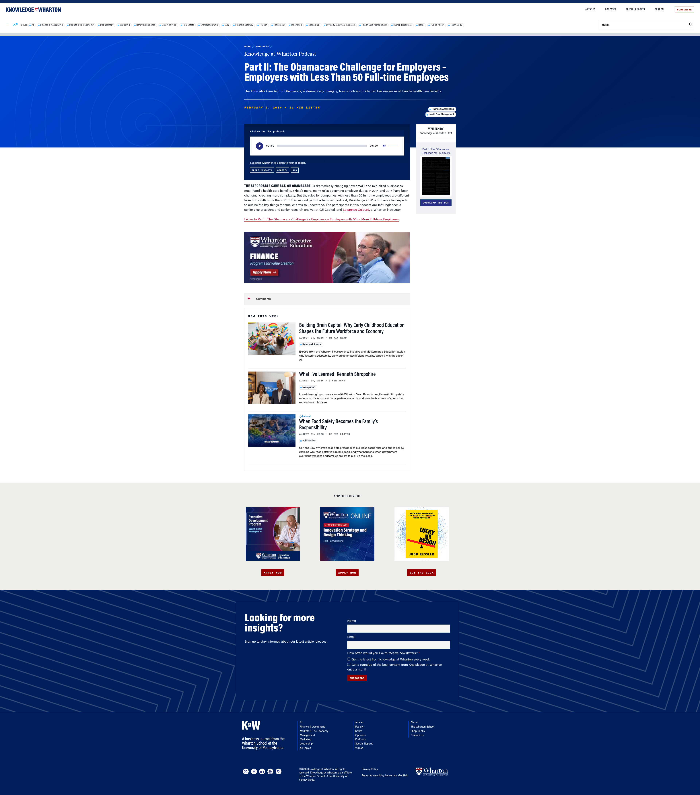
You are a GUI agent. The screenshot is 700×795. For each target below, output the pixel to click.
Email (351, 637)
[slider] (393, 146)
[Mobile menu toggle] (6, 25)
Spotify (282, 170)
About (414, 723)
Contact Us (417, 735)
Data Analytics (169, 25)
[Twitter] (246, 771)
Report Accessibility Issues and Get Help (385, 776)
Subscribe (684, 9)
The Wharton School (422, 727)
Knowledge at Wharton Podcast (280, 54)
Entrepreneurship (209, 25)
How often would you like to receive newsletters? (383, 653)
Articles (590, 9)
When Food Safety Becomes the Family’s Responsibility (338, 425)
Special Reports (635, 9)
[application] (327, 146)
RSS (295, 170)
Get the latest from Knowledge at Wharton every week (390, 659)
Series (358, 731)
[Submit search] (691, 24)
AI (33, 25)
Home (247, 46)
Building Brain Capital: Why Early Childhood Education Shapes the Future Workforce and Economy (352, 329)
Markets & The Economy (81, 25)
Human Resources (402, 25)
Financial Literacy (244, 25)
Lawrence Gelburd (356, 210)
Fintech (263, 25)
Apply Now (273, 573)
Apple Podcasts (262, 170)
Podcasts (610, 9)
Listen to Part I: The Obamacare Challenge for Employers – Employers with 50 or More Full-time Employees (321, 219)
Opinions (360, 735)
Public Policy (437, 25)
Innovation (296, 25)
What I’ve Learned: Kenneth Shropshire (337, 374)
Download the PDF (436, 203)
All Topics (305, 748)
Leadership (314, 25)
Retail (421, 25)
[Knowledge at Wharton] (33, 9)
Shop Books (418, 731)
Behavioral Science (145, 25)
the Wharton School (313, 776)
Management (106, 25)
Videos (359, 748)
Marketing (125, 25)
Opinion (659, 9)
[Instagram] (278, 771)
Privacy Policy (370, 769)
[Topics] (15, 25)
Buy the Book (422, 573)
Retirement (279, 25)
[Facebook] (254, 771)
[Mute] (384, 146)
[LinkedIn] (262, 771)
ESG (227, 25)
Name (351, 621)
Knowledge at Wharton (320, 769)
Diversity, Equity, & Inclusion (340, 25)
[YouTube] (270, 771)
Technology (456, 25)
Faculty (359, 727)
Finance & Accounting (51, 25)
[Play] (259, 146)
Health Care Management (374, 25)
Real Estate (188, 25)
